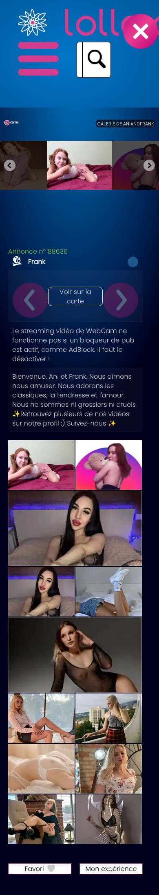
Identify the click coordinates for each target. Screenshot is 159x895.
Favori (34, 868)
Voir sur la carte (75, 296)
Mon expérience (111, 868)
